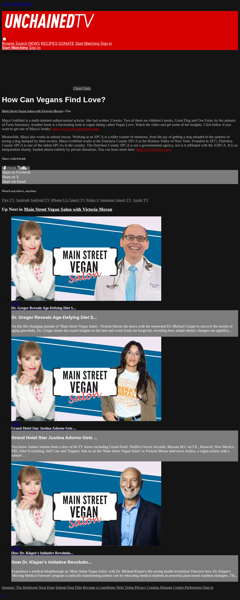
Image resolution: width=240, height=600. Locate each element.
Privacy (141, 587)
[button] (4, 39)
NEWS (34, 43)
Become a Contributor (99, 587)
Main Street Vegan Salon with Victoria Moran (32, 111)
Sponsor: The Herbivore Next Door (28, 587)
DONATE (66, 43)
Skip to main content (17, 4)
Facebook (9, 168)
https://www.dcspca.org (153, 149)
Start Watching (87, 43)
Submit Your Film (69, 587)
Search (21, 43)
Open (86, 88)
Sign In (35, 48)
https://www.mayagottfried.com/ (75, 129)
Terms (130, 587)
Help (120, 587)
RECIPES (49, 43)
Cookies (153, 587)
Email (25, 168)
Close (77, 88)
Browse (8, 43)
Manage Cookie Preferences (181, 587)
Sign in (106, 43)
